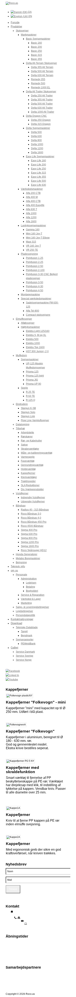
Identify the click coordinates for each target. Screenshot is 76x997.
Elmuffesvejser (24, 318)
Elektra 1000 (33, 343)
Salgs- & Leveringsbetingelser (32, 607)
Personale (21, 574)
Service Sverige (24, 655)
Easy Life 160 (38, 160)
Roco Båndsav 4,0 (31, 517)
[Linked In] (38, 675)
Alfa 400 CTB (33, 201)
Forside (15, 22)
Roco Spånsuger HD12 (34, 550)
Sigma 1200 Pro (30, 542)
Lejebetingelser (24, 611)
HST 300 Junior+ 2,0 (37, 351)
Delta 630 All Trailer (42, 107)
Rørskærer (27, 436)
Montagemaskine (30, 294)
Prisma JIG (32, 379)
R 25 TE (30, 392)
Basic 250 (36, 51)
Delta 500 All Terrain (42, 71)
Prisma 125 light (35, 375)
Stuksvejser (22, 30)
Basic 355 (36, 59)
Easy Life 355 (38, 176)
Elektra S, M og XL (36, 335)
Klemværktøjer (29, 477)
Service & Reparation (32, 594)
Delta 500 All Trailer (42, 103)
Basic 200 (36, 46)
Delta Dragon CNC (36, 115)
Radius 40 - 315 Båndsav (35, 509)
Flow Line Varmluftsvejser (35, 420)
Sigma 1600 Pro (30, 546)
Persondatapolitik (25, 615)
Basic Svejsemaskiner (38, 38)
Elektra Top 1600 (35, 347)
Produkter (16, 26)
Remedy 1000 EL (40, 87)
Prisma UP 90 (33, 383)
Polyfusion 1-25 (34, 258)
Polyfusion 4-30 (34, 286)
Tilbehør (20, 428)
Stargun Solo (28, 412)
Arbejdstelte (27, 432)
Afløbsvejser (27, 323)
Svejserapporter (24, 639)
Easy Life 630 (38, 184)
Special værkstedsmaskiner (36, 298)
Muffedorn (21, 355)
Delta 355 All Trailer (42, 99)
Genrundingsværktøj (32, 465)
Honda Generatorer (26, 554)
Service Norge (24, 659)
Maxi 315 (31, 241)
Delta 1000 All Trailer (42, 111)
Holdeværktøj (28, 469)
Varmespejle (28, 456)
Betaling (30, 586)
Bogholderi (32, 590)
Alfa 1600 (31, 221)
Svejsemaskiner (30, 359)
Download (16, 623)
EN (30, 16)
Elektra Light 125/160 (37, 331)
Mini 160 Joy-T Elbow (38, 237)
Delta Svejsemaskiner (38, 128)
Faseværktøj (27, 461)
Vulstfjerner (22, 493)
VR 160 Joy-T (33, 245)
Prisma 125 (32, 371)
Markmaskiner (28, 34)
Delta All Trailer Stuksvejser (41, 91)
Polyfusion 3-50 (34, 282)
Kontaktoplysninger (22, 619)
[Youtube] (38, 679)
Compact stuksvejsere (38, 314)
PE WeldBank (13, 975)
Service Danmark (25, 651)
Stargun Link (28, 416)
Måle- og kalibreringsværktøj (36, 452)
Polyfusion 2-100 (35, 270)
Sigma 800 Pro (29, 538)
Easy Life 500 (38, 180)
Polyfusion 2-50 (34, 266)
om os (14, 570)
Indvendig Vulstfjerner (33, 497)
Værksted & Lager (31, 599)
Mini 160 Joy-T (34, 233)
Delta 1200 (37, 148)
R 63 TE (30, 396)
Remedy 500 (38, 83)
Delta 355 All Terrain (42, 67)
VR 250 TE (32, 249)
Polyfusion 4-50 (34, 290)
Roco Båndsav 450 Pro (33, 521)
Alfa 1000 (31, 213)
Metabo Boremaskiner (28, 558)
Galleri (14, 647)
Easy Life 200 (38, 164)
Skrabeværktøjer (30, 448)
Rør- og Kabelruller (31, 440)
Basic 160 (36, 42)
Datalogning (22, 424)
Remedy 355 (38, 79)
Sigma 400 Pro (29, 530)
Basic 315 (36, 55)
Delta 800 (36, 140)
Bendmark (26, 635)
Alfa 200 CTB (33, 193)
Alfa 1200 (31, 217)
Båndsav (21, 505)
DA (30, 12)
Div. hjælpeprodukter (32, 489)
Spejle (24, 387)
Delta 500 (36, 132)
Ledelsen (31, 582)
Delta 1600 (37, 152)
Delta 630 (36, 136)
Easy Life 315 (38, 172)
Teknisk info (18, 566)
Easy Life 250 (38, 168)
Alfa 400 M (32, 197)
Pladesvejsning (29, 253)
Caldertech (12, 984)
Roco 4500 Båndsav (32, 525)
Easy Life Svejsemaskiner (40, 156)
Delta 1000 (37, 144)
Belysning (21, 562)
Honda (9, 978)
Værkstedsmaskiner (32, 189)
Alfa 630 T (31, 209)
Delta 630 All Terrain (42, 75)
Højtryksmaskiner (30, 327)
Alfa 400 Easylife (35, 205)
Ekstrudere (22, 404)
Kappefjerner (28, 473)
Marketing (26, 603)
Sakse (24, 444)
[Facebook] (38, 671)
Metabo (10, 981)
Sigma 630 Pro (29, 534)
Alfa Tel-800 (32, 310)
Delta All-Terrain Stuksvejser (41, 63)
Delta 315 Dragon (41, 124)
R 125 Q (30, 400)
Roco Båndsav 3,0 (31, 513)
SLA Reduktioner (30, 485)
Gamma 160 (33, 229)
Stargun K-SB (28, 408)
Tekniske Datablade (27, 627)
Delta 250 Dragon (41, 120)
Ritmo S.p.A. (12, 972)
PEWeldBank (28, 643)
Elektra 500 (32, 339)
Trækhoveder (28, 481)
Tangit (24, 631)
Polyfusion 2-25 (34, 262)
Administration (29, 578)
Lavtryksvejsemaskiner (33, 225)
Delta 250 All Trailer (42, 95)
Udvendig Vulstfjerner (33, 501)
